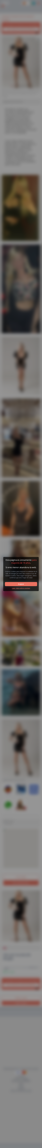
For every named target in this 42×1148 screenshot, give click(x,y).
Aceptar (21, 584)
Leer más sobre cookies (21, 588)
